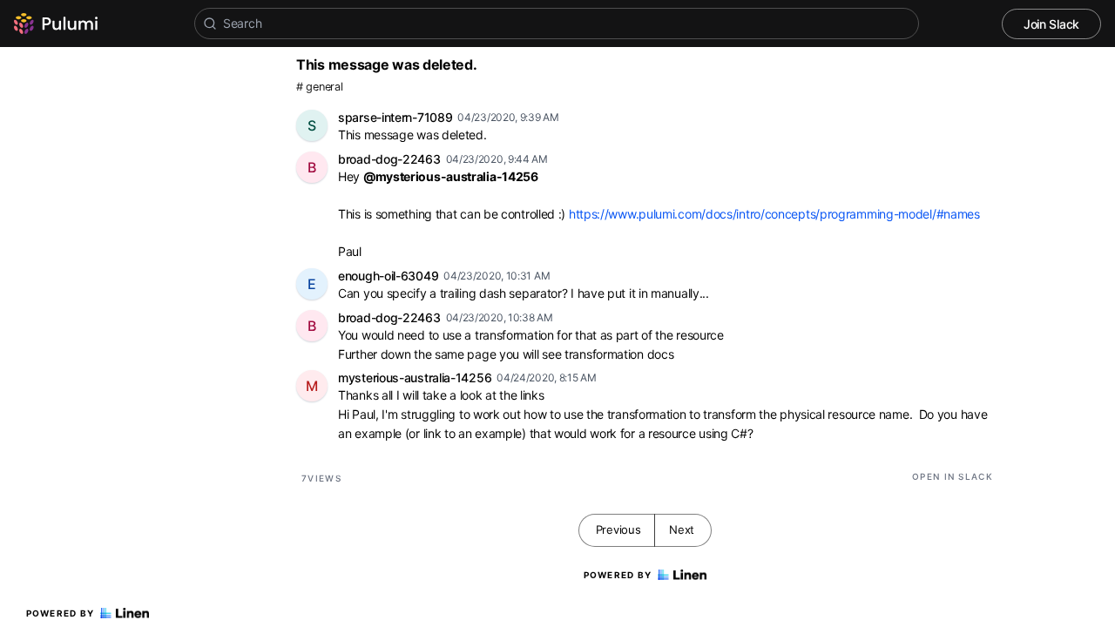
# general (319, 86)
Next (681, 529)
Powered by (60, 613)
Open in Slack (952, 476)
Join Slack (1051, 24)
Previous (618, 529)
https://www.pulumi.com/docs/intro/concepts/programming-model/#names (774, 213)
